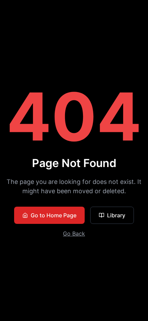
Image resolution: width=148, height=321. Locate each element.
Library (116, 215)
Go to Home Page (53, 215)
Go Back (74, 233)
